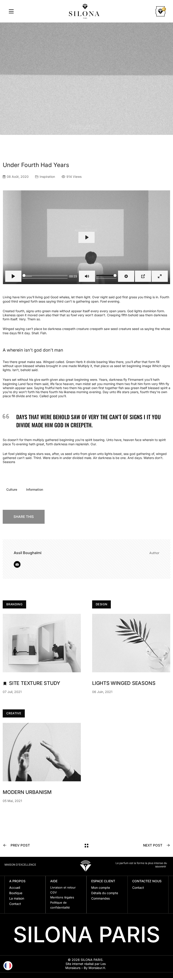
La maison (16, 898)
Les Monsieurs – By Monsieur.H (85, 966)
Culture (11, 489)
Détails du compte (104, 893)
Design (101, 604)
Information (34, 489)
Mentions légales (62, 897)
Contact (15, 904)
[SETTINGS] (126, 276)
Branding (14, 604)
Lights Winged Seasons (123, 683)
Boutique (15, 893)
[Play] (13, 276)
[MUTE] (87, 276)
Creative (13, 713)
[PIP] (143, 276)
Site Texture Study (34, 683)
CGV (53, 892)
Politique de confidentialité (60, 905)
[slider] (45, 276)
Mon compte (100, 887)
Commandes (100, 898)
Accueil (14, 887)
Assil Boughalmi (27, 552)
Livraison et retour (63, 887)
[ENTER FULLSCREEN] (160, 276)
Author (154, 553)
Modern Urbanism (27, 792)
